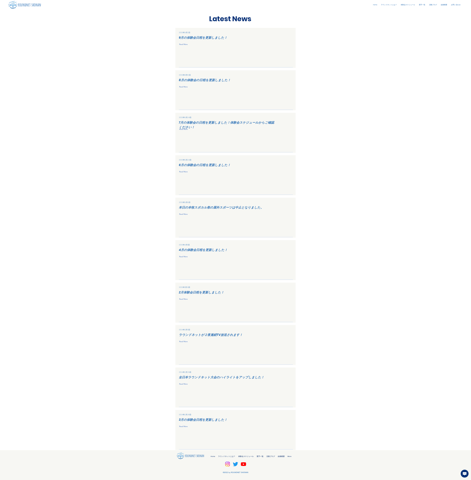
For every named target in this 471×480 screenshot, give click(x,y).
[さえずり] (235, 464)
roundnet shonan (29, 4)
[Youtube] (243, 464)
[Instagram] (227, 464)
